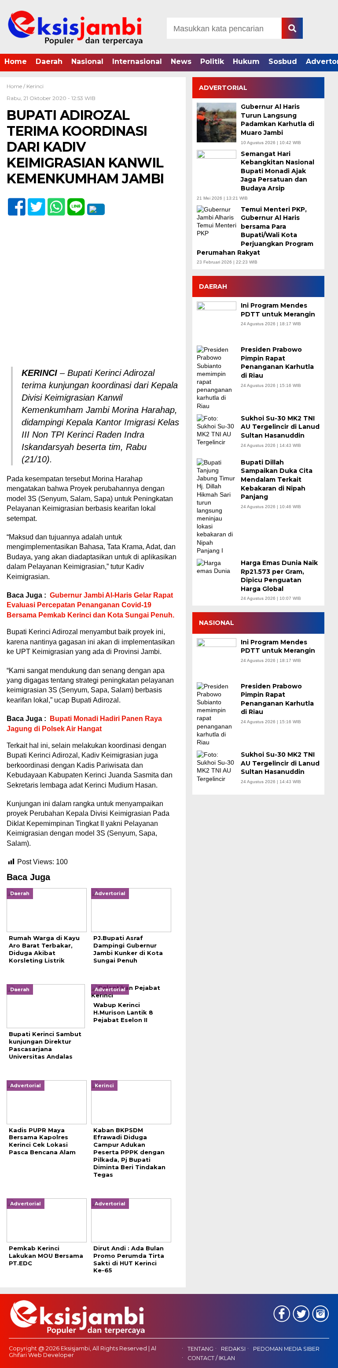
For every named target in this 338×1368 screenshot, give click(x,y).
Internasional (137, 61)
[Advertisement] (93, 301)
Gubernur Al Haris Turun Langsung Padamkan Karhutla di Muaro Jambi (277, 120)
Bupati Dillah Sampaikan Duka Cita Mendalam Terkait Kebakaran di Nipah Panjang (276, 479)
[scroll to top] (318, 1355)
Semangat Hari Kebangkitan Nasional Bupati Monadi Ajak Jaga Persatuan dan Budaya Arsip (277, 171)
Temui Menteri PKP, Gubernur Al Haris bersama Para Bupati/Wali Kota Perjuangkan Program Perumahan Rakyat (255, 230)
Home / (16, 86)
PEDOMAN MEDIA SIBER (286, 1349)
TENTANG (200, 1349)
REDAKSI (233, 1349)
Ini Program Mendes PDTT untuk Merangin (278, 309)
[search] (292, 28)
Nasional (87, 61)
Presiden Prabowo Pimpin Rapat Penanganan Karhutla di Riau (277, 362)
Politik (212, 61)
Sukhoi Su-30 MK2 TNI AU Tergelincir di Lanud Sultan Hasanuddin (280, 426)
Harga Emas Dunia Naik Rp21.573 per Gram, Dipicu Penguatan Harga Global (279, 576)
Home (15, 61)
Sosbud (282, 61)
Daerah (49, 61)
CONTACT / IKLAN (211, 1358)
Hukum (246, 61)
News (181, 61)
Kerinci (35, 86)
